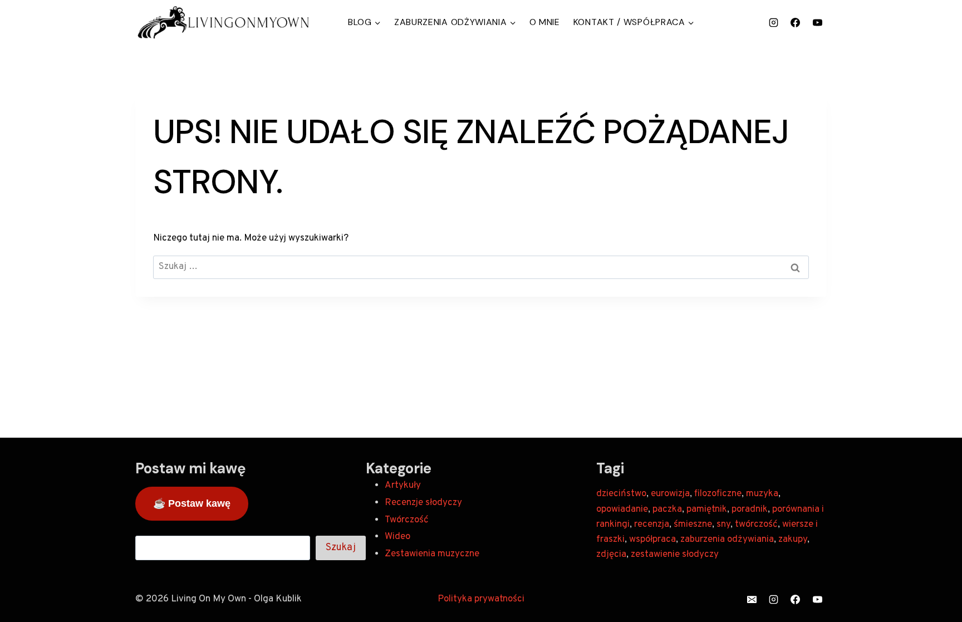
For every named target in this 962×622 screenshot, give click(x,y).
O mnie (544, 22)
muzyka (762, 494)
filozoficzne (718, 494)
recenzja (651, 524)
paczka (667, 509)
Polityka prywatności (481, 599)
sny (723, 524)
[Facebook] (795, 22)
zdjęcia (611, 554)
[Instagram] (773, 22)
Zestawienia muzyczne (432, 554)
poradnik (750, 509)
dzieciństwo (621, 494)
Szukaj (341, 547)
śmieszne (693, 524)
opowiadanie (622, 509)
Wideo (397, 537)
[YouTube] (817, 22)
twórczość (756, 524)
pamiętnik (706, 509)
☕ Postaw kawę (191, 503)
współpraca (652, 539)
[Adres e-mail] (752, 599)
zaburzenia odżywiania (727, 539)
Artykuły (403, 485)
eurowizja (670, 494)
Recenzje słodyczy (423, 503)
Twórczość (407, 520)
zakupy (792, 539)
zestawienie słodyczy (675, 554)
